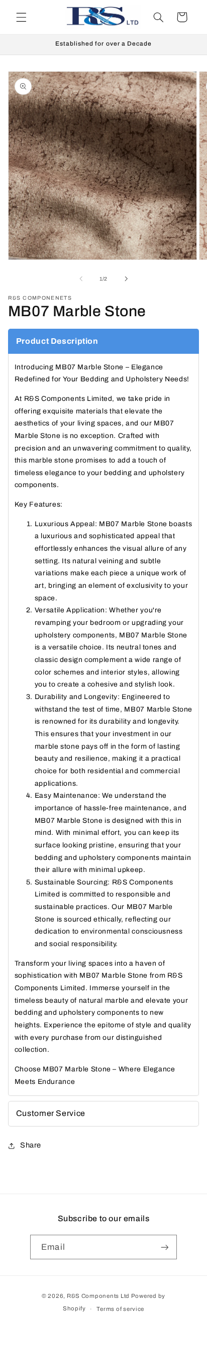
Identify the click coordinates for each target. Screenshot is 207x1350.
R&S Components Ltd (98, 1296)
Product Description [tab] (57, 341)
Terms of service (120, 1309)
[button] (21, 17)
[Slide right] (126, 279)
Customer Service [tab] (50, 1113)
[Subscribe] (164, 1247)
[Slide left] (81, 279)
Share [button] (30, 1145)
